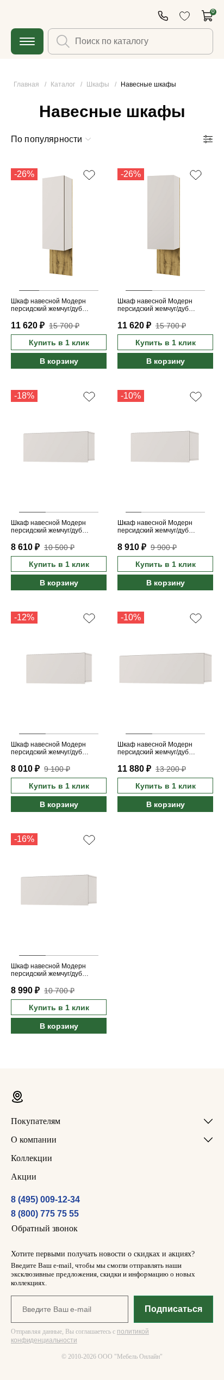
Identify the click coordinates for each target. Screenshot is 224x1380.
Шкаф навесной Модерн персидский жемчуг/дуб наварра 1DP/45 (48, 305)
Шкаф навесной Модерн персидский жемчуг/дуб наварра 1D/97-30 (48, 527)
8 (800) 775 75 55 (45, 1213)
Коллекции (31, 1158)
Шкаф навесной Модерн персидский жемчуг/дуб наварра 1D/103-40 (48, 970)
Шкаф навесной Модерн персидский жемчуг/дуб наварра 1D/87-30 (48, 749)
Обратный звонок (44, 1228)
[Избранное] (184, 16)
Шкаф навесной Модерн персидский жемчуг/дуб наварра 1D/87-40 (154, 527)
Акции (23, 1176)
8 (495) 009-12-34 (45, 1199)
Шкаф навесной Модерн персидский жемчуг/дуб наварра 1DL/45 (154, 305)
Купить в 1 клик (59, 342)
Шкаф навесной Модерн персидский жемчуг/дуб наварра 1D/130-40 (154, 749)
